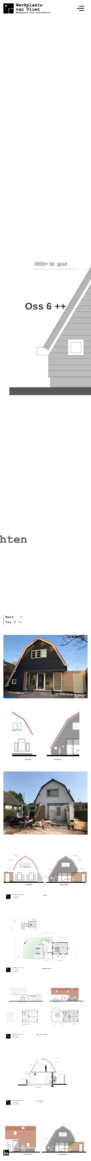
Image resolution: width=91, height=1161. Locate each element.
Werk (9, 617)
